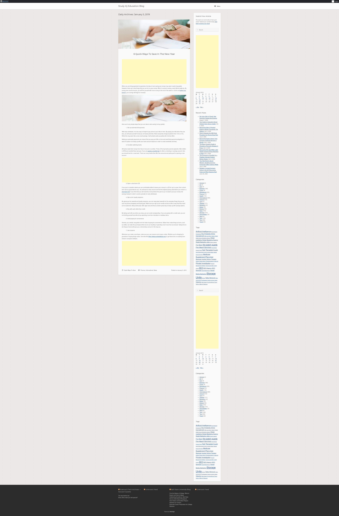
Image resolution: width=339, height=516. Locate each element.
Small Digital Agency (206, 270)
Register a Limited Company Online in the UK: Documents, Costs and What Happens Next (208, 170)
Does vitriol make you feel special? (128, 497)
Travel (201, 222)
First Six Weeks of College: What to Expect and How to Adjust (179, 494)
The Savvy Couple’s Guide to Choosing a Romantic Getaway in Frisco (209, 146)
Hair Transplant (208, 250)
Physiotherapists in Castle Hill (212, 261)
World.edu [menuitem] (5, 1)
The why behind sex (124, 496)
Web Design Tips (205, 282)
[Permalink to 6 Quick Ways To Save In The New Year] (154, 34)
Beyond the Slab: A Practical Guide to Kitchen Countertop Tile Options (209, 129)
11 (206, 98)
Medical (202, 209)
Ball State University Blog (181, 489)
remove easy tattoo (210, 265)
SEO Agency (207, 268)
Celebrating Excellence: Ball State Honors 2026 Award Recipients (179, 498)
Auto (201, 187)
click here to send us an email (206, 22)
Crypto (201, 190)
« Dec (197, 107)
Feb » (201, 107)
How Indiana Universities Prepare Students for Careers (179, 501)
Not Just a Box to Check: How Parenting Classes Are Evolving (208, 117)
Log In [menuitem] (336, 1)
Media (201, 207)
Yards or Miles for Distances (201, 284)
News (155, 270)
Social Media (203, 214)
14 (216, 98)
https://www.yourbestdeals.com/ (157, 236)
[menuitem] (333, 1)
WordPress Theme (213, 282)
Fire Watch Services (203, 247)
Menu (218, 6)
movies (204, 259)
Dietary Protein (215, 236)
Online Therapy (211, 259)
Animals (202, 183)
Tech (201, 218)
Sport (201, 216)
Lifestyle (202, 203)
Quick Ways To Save (130, 270)
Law (201, 201)
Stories (203, 278)
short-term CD (126, 192)
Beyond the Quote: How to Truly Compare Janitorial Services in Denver (208, 140)
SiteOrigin (172, 511)
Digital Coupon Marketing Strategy (203, 238)
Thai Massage (204, 280)
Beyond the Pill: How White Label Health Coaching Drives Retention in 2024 (209, 151)
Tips (201, 220)
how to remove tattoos (208, 252)
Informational (149, 270)
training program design (212, 280)
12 (209, 98)
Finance (143, 270)
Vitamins (198, 282)
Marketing (202, 205)
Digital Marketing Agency (210, 240)
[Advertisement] (154, 71)
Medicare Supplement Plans (203, 255)
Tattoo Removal (210, 278)
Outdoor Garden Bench (201, 261)
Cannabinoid (200, 236)
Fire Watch (199, 245)
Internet (202, 199)
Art (200, 185)
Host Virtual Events (200, 252)
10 (203, 98)
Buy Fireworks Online (208, 234)
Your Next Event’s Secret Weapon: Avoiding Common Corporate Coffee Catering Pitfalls (209, 162)
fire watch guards (210, 244)
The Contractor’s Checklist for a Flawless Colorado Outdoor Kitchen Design (208, 157)
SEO (201, 268)
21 (216, 100)
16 (199, 100)
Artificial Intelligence (203, 231)
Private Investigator (203, 263)
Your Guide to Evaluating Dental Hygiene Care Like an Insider (208, 123)
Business (202, 188)
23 (199, 101)
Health (201, 196)
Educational (203, 192)
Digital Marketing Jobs (203, 242)
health (216, 250)
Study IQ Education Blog (131, 6)
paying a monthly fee (153, 151)
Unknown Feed (203, 489)
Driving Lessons (213, 242)
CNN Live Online (207, 236)
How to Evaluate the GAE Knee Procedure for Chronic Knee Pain (209, 134)
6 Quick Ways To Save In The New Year (154, 54)
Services (202, 212)
